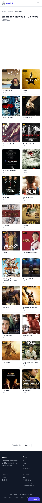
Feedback (35, 499)
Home (4, 11)
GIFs (24, 460)
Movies (10, 11)
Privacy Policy (27, 483)
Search (4, 477)
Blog (24, 463)
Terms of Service (28, 486)
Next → (27, 445)
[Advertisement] (21, 45)
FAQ (24, 477)
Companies (26, 469)
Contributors (27, 480)
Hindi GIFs (5, 480)
